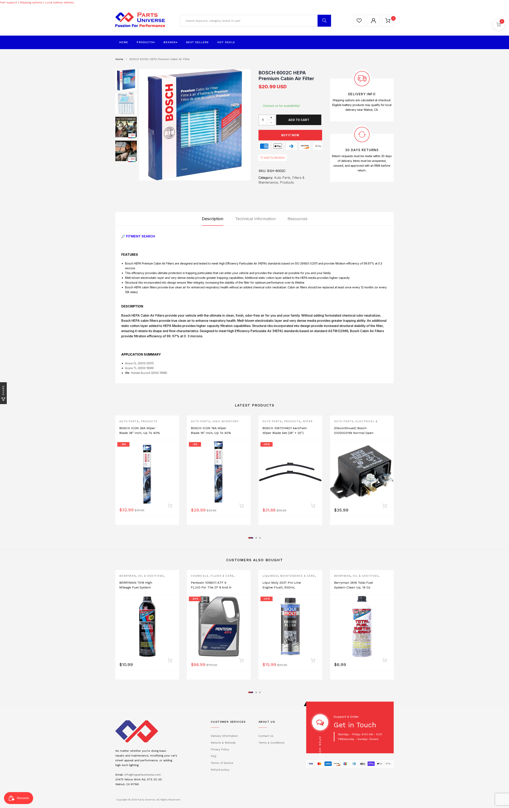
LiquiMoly (270, 575)
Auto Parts (129, 421)
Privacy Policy (220, 749)
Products (149, 421)
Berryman (127, 575)
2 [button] (256, 538)
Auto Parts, (282, 178)
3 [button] (260, 538)
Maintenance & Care (297, 575)
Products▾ (146, 42)
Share (3, 390)
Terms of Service (222, 762)
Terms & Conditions (271, 742)
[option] (195, 124)
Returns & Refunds (223, 742)
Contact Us (265, 735)
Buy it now (290, 135)
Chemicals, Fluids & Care (212, 575)
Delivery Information (224, 735)
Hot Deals (226, 42)
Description (212, 218)
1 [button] (250, 538)
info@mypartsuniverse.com (142, 774)
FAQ (213, 756)
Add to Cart (298, 120)
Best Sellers (197, 42)
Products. (287, 182)
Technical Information (255, 218)
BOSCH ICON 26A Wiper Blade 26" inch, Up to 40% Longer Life (139, 432)
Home (123, 42)
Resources (297, 218)
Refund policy (220, 769)
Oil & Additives (151, 575)
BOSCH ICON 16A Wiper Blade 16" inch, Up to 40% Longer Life (211, 432)
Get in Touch (355, 725)
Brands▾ (170, 42)
